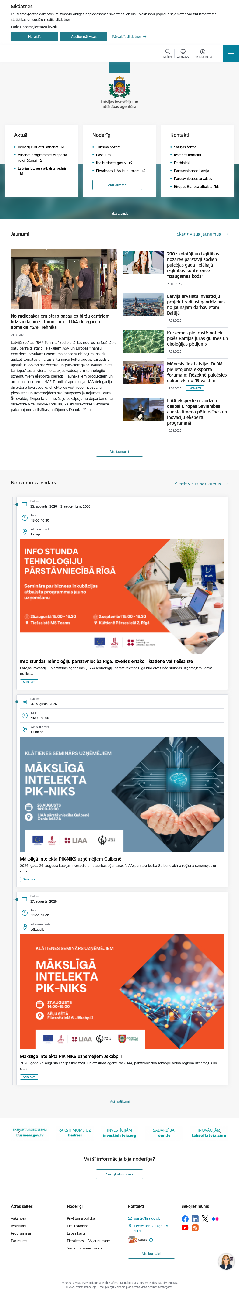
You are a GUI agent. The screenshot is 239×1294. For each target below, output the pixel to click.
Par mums (19, 1241)
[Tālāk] (220, 1133)
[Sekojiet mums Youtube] (185, 1227)
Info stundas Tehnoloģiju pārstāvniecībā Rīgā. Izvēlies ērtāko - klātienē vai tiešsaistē (106, 661)
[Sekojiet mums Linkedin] (195, 1218)
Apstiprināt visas (84, 36)
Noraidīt (34, 36)
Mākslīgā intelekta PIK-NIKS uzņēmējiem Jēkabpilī (71, 1056)
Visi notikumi (120, 1101)
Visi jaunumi (119, 451)
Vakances (18, 1218)
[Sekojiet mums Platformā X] (205, 1218)
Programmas (21, 1233)
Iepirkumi (18, 1226)
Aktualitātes (117, 185)
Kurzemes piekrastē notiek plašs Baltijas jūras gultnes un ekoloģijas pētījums (197, 338)
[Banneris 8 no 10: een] (119, 1133)
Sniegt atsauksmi (119, 1174)
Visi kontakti (151, 1253)
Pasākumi (195, 388)
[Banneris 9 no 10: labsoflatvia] (164, 1133)
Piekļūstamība (78, 1226)
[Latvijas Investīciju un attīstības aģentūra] (37, 53)
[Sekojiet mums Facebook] (185, 1218)
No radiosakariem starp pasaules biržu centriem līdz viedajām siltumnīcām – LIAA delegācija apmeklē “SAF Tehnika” (60, 321)
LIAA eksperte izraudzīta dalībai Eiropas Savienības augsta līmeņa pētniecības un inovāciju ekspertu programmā (197, 412)
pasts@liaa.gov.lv (147, 1218)
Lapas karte (76, 1233)
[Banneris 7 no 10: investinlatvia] (75, 1133)
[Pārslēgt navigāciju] (231, 53)
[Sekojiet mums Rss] (195, 1227)
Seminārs (29, 681)
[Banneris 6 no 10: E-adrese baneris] (30, 1133)
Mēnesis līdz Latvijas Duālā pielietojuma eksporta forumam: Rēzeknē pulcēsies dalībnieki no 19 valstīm (197, 372)
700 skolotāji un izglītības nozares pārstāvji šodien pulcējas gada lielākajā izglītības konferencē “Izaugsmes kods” (193, 265)
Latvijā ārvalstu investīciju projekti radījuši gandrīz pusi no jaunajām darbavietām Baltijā (196, 304)
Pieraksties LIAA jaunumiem (88, 1241)
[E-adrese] (137, 1240)
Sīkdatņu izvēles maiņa (84, 1248)
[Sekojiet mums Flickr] (215, 1219)
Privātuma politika (81, 1218)
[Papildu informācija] (151, 1240)
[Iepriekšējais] (18, 1133)
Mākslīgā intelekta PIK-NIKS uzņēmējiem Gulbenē (70, 859)
